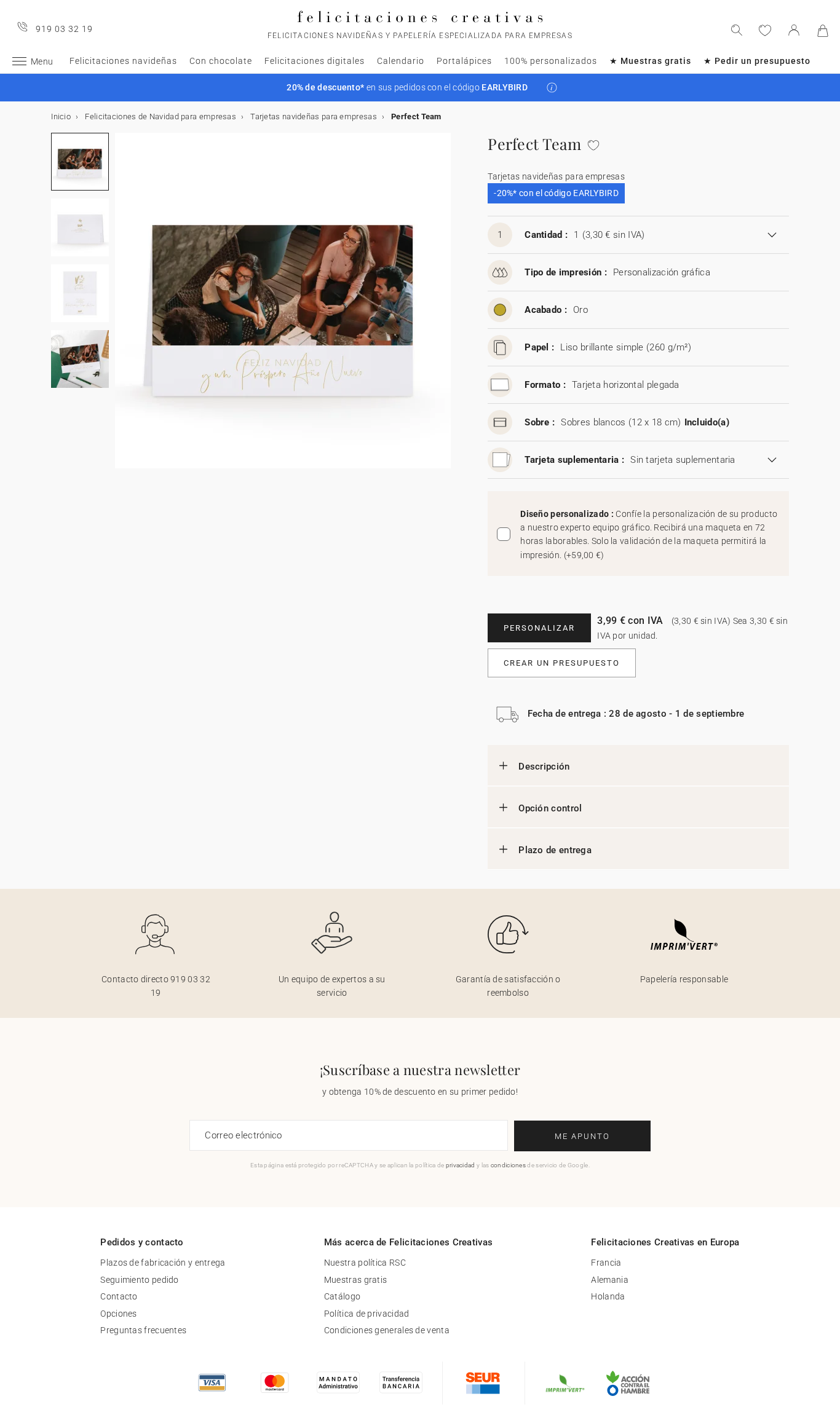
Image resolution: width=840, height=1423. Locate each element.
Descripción (543, 766)
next (122, 308)
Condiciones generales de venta (387, 1330)
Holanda (608, 1296)
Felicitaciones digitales (314, 61)
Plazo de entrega (555, 850)
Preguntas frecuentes (143, 1330)
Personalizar (539, 628)
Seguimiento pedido (139, 1280)
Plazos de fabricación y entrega (162, 1262)
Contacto (118, 1296)
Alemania (609, 1280)
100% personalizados (550, 61)
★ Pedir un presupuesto (756, 61)
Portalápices (464, 61)
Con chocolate (220, 61)
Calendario (400, 61)
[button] (552, 87)
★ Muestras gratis (650, 61)
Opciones (118, 1314)
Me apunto (582, 1136)
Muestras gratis (355, 1280)
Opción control (550, 808)
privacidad (460, 1165)
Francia (606, 1262)
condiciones (508, 1165)
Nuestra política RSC (365, 1262)
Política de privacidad (367, 1314)
